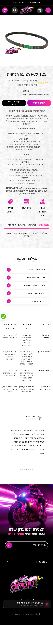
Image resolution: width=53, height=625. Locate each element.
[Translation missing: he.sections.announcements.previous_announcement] (46, 3)
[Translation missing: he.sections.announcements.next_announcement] (7, 3)
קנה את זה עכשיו (14, 103)
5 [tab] (24, 469)
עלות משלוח (44, 95)
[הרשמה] (9, 545)
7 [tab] (20, 469)
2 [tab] (30, 469)
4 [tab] (26, 469)
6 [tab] (22, 469)
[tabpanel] (26, 438)
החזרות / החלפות (17, 225)
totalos (30, 614)
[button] (48, 10)
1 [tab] (32, 469)
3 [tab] (28, 469)
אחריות (32, 225)
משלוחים (44, 225)
